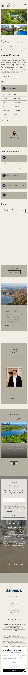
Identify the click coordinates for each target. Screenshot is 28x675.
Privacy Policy (9, 511)
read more (8, 325)
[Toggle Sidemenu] (25, 4)
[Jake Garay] (14, 377)
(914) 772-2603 (14, 137)
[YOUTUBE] (19, 619)
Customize (14, 666)
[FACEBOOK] (8, 619)
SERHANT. (17, 626)
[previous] (12, 463)
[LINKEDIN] (15, 619)
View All (21, 29)
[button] (14, 555)
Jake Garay (14, 392)
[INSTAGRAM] (12, 619)
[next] (16, 463)
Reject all (14, 662)
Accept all (14, 670)
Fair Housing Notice (6, 624)
